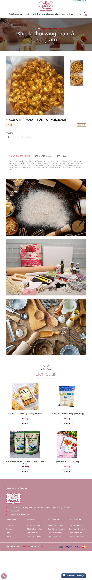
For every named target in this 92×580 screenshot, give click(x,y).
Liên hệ (57, 14)
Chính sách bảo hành (76, 536)
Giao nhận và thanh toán (56, 529)
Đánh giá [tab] (61, 156)
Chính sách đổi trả (75, 533)
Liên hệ (8, 536)
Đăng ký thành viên (54, 536)
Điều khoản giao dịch (34, 529)
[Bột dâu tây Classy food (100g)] (67, 444)
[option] (76, 66)
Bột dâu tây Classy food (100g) (67, 462)
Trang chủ (9, 525)
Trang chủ (35, 28)
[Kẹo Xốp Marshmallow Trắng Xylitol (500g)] (67, 396)
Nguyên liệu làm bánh (51, 28)
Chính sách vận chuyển (77, 529)
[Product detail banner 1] (46, 207)
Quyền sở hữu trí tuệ (34, 536)
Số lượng (9, 133)
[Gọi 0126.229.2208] (4, 576)
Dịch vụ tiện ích (32, 533)
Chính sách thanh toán (77, 525)
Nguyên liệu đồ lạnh (67, 14)
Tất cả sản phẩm (13, 14)
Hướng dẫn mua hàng (55, 525)
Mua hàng (29, 137)
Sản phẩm (9, 529)
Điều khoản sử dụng (34, 525)
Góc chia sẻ (50, 14)
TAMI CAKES (25, 546)
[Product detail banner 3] (46, 327)
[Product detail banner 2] (46, 267)
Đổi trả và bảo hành (55, 533)
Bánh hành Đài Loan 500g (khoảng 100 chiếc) (25, 414)
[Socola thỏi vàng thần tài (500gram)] (35, 85)
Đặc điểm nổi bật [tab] (43, 156)
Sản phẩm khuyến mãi (38, 14)
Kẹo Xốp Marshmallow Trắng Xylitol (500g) (67, 414)
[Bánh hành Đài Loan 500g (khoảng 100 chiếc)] (25, 396)
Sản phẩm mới (24, 14)
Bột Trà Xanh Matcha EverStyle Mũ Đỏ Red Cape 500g (25, 463)
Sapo (42, 546)
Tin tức (8, 533)
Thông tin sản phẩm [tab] (19, 156)
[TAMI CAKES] (46, 6)
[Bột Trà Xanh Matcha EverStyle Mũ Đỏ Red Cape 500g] (25, 444)
